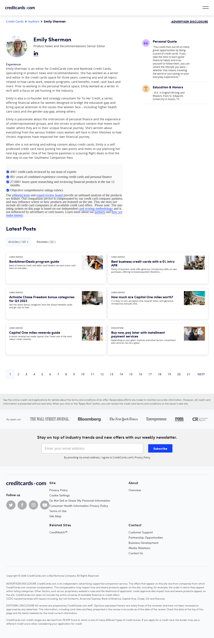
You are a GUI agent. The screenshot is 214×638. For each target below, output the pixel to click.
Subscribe (160, 448)
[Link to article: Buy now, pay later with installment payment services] (194, 339)
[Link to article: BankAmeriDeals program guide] (92, 268)
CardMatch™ (58, 532)
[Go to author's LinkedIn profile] (35, 54)
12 (102, 374)
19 (169, 374)
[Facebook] (22, 505)
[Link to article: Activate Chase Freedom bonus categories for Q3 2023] (92, 303)
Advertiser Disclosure (189, 22)
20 (179, 374)
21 (188, 374)
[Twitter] (10, 505)
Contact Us (136, 553)
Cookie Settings (59, 495)
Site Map (55, 516)
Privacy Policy (142, 457)
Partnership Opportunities (146, 537)
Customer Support (141, 532)
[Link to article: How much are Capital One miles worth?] (194, 303)
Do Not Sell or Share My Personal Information (79, 500)
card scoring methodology (96, 208)
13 (111, 374)
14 (121, 374)
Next (201, 374)
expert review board (49, 195)
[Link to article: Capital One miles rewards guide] (92, 339)
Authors (33, 21)
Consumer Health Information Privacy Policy (78, 506)
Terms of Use (57, 511)
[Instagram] (33, 505)
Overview (135, 490)
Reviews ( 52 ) (46, 242)
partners (100, 212)
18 (159, 374)
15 (130, 374)
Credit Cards (15, 21)
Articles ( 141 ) (18, 242)
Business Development (143, 543)
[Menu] (206, 7)
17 (150, 374)
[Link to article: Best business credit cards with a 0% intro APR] (194, 268)
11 (92, 374)
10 (82, 374)
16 (140, 374)
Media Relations (139, 548)
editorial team (21, 195)
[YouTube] (44, 505)
